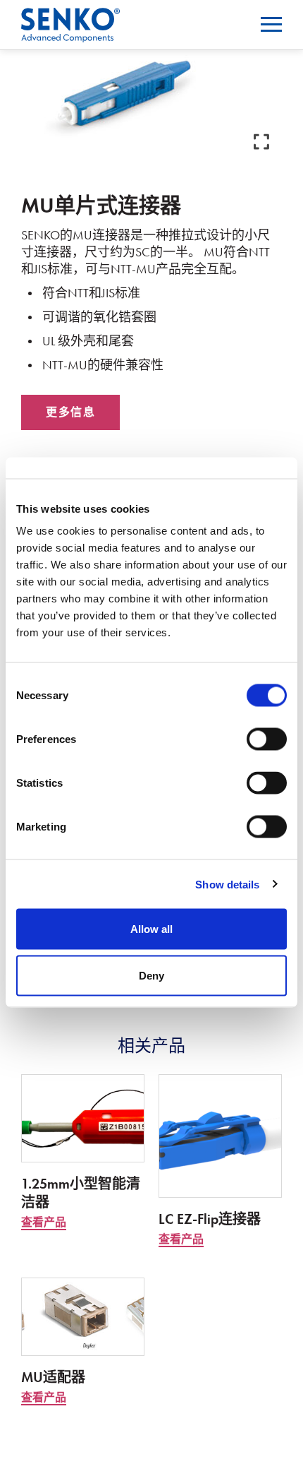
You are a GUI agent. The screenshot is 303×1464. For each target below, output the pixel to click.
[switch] (267, 739)
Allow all (151, 929)
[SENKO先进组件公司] (70, 16)
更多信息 (70, 412)
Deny (151, 975)
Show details (227, 884)
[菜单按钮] (271, 24)
